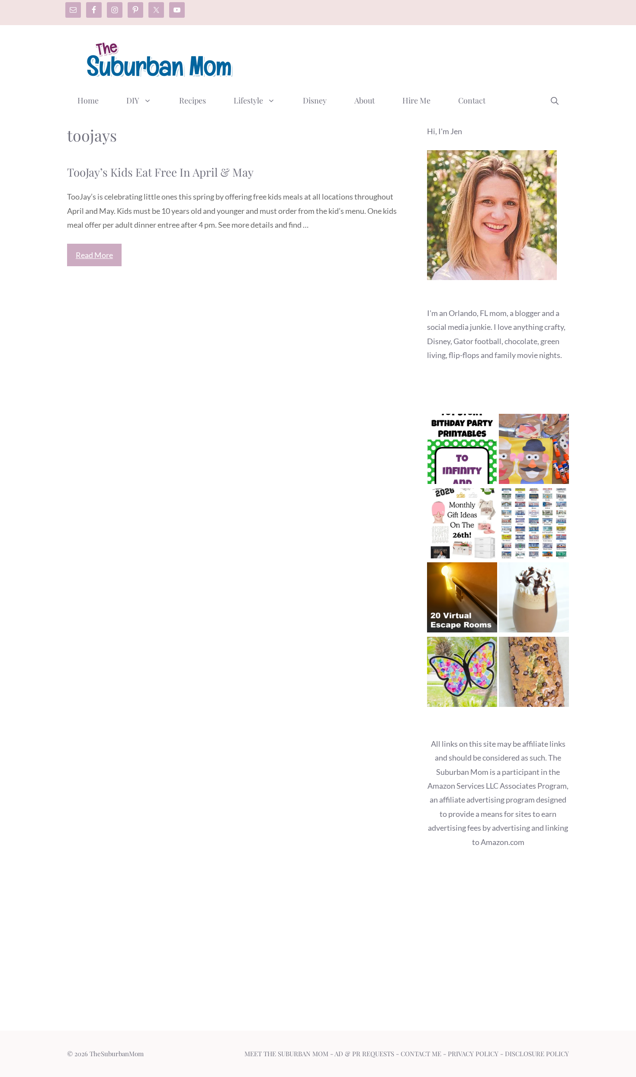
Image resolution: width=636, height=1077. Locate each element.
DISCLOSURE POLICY (537, 1053)
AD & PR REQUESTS (364, 1053)
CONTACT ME (421, 1053)
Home (88, 100)
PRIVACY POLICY (473, 1053)
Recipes (192, 100)
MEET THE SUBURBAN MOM (286, 1053)
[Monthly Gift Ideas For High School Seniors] (462, 525)
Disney (315, 100)
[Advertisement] (411, 57)
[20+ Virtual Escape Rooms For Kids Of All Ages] (462, 599)
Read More (94, 255)
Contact (471, 100)
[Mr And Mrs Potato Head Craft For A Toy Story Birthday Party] (534, 451)
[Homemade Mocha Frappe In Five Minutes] (534, 599)
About (364, 100)
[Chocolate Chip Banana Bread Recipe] (534, 674)
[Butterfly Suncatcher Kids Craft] (462, 674)
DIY (132, 100)
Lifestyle (248, 100)
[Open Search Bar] (554, 100)
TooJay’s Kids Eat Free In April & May (160, 172)
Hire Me (416, 100)
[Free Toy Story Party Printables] (462, 451)
